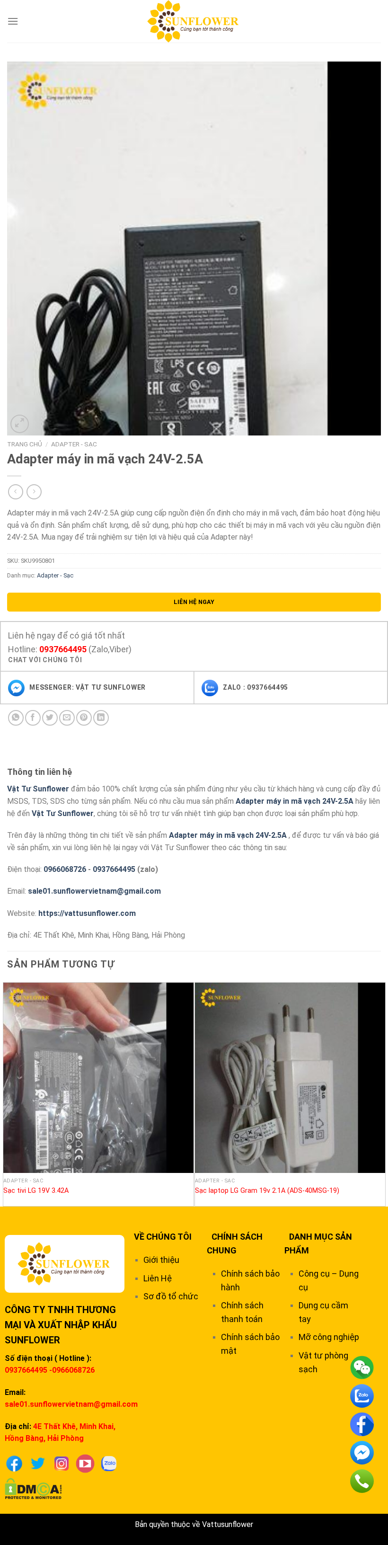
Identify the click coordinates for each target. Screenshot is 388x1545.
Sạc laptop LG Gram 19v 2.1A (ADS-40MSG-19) (267, 1191)
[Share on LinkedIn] (101, 718)
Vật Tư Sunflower (38, 788)
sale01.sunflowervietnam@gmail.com (94, 891)
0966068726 (65, 869)
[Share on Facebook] (33, 718)
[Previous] (7, 1093)
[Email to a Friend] (67, 718)
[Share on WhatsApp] (16, 718)
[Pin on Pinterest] (84, 718)
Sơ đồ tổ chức (170, 1296)
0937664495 (63, 649)
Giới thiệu (161, 1260)
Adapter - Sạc (74, 444)
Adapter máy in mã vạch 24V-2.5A (294, 801)
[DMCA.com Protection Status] (33, 1487)
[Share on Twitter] (50, 718)
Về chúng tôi (163, 1237)
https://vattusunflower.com (87, 913)
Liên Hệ (157, 1278)
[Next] (380, 1093)
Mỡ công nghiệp (329, 1337)
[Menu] (12, 21)
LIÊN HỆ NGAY (194, 601)
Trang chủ (24, 444)
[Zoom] (19, 424)
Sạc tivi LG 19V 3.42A (36, 1191)
